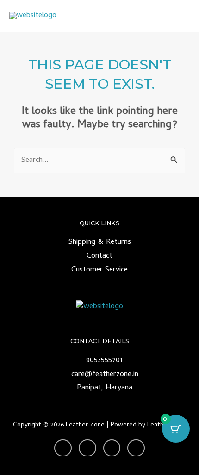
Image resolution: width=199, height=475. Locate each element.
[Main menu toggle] (180, 16)
